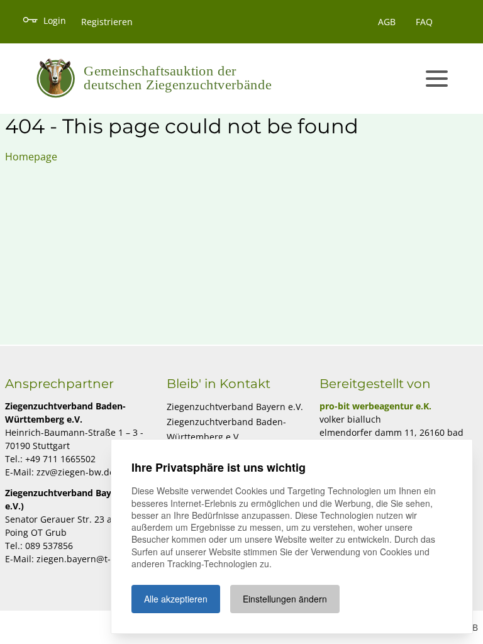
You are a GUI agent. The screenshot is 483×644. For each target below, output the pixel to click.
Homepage (31, 157)
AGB (387, 22)
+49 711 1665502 (60, 459)
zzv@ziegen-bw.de (75, 472)
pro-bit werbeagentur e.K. (375, 406)
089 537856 (49, 546)
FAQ (424, 22)
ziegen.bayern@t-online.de (93, 559)
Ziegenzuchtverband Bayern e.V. (235, 407)
